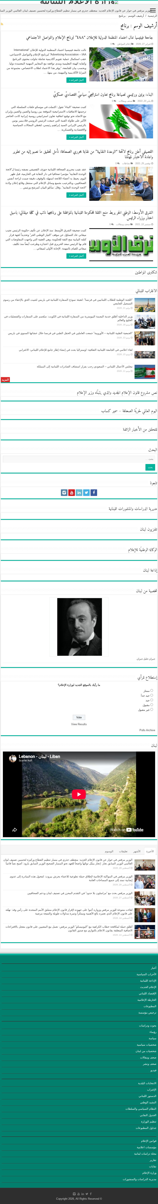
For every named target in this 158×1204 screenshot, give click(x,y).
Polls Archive (147, 730)
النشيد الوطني (148, 1102)
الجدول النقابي (148, 1115)
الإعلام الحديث (148, 987)
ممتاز (147, 690)
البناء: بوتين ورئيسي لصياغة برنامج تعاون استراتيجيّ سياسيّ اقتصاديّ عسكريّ (103, 94)
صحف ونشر (149, 1063)
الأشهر (137, 851)
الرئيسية (152, 15)
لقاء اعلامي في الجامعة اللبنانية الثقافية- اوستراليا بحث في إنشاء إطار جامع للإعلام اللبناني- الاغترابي (75, 349)
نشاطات (126, 163)
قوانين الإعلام (148, 1140)
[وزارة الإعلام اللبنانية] (79, 2)
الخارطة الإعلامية (146, 999)
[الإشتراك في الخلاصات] (2, 24)
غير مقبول (144, 709)
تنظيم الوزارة (148, 1121)
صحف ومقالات (125, 101)
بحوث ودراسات (147, 1025)
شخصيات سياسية (146, 1044)
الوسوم (109, 851)
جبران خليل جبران (146, 658)
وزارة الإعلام (149, 1172)
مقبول (146, 705)
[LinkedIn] (79, 492)
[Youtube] (71, 492)
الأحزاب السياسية (146, 974)
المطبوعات (150, 1006)
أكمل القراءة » (76, 80)
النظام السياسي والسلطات (140, 1108)
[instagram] (64, 492)
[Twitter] (86, 492)
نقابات (152, 1166)
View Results (79, 724)
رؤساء (153, 1031)
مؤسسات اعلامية (146, 1147)
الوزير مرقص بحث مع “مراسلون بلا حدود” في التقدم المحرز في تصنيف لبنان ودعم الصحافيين (79, 893)
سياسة (152, 1038)
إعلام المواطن (124, 44)
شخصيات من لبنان (146, 1051)
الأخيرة (150, 851)
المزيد (5, 379)
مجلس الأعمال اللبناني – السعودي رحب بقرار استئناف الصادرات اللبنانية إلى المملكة (84, 366)
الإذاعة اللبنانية (148, 980)
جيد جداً (145, 695)
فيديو (153, 1070)
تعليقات (123, 851)
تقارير (153, 1160)
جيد (148, 700)
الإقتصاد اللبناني (147, 993)
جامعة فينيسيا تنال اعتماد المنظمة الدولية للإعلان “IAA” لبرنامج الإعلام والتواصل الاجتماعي (89, 37)
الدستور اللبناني (147, 1096)
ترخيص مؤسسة (147, 1012)
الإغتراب (151, 1089)
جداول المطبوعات (146, 1127)
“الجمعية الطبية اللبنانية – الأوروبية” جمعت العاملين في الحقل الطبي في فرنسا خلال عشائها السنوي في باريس (70, 333)
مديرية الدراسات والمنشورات (139, 1179)
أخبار (153, 967)
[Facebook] (94, 492)
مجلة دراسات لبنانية (145, 1153)
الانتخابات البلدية (147, 1083)
